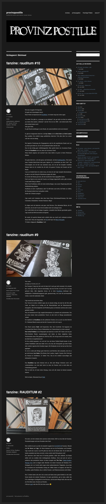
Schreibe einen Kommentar (12, 298)
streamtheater (82, 112)
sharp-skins (14, 294)
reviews (67, 13)
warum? (97, 13)
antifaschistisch (10, 121)
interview (80, 108)
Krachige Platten (88, 13)
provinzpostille (14, 12)
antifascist (17, 121)
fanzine (10, 123)
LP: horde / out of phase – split (84, 67)
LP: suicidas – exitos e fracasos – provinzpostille (88, 148)
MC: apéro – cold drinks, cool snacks (86, 164)
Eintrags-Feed (81, 212)
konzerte (80, 110)
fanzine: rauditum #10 (23, 63)
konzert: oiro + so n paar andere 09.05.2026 (87, 93)
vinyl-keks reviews (83, 121)
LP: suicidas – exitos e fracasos (85, 81)
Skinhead (14, 125)
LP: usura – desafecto (84, 150)
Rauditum (8, 125)
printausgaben (76, 13)
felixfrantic (8, 114)
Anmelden (80, 210)
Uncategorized (81, 122)
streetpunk (14, 452)
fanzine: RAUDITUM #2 (24, 392)
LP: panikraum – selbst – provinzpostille (87, 165)
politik (13, 293)
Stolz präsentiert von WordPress (22, 496)
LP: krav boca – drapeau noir (84, 85)
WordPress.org (81, 215)
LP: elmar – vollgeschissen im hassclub (86, 89)
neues (79, 114)
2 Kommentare (9, 127)
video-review (81, 124)
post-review (80, 115)
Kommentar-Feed (81, 214)
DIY (7, 123)
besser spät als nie (10, 290)
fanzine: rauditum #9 (22, 234)
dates (79, 107)
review (7, 119)
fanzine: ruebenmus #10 (83, 71)
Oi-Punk (15, 123)
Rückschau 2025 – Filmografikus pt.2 (87, 158)
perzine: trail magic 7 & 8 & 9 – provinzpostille (88, 157)
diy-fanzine (9, 293)
